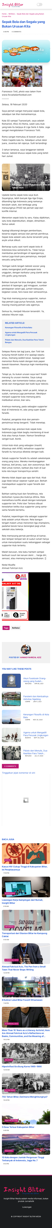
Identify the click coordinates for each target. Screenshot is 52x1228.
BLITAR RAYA (10, 1090)
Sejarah (8, 1060)
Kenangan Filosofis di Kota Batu (18, 327)
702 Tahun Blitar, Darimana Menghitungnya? (25, 1097)
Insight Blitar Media (32, 1216)
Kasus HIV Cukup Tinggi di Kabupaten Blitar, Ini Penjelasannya (24, 868)
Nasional (9, 1151)
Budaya (28, 738)
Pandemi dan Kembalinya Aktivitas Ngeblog (35, 697)
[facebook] (4, 636)
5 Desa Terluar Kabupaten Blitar (18, 1127)
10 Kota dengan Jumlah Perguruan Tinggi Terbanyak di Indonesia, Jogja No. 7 (23, 1159)
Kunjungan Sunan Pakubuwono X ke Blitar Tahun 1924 (24, 186)
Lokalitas (9, 993)
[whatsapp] (14, 636)
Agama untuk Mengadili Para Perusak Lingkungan (21, 333)
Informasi (9, 927)
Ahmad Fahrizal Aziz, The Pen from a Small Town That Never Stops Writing (24, 968)
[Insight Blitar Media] (13, 5)
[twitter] (9, 636)
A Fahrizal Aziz (11, 960)
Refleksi (12, 14)
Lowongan (27, 1207)
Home (4, 14)
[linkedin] (24, 636)
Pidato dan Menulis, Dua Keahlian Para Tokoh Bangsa (24, 341)
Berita (8, 860)
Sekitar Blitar (11, 1120)
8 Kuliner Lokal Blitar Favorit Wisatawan (22, 1000)
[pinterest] (19, 636)
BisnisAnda (10, 893)
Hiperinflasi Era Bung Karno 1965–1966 (22, 1066)
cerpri (27, 701)
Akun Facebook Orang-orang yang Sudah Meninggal (34, 680)
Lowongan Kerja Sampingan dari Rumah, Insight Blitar (22, 901)
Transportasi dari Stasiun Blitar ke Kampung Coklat (24, 935)
